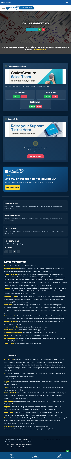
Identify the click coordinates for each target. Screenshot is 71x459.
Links (66, 2)
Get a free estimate (11, 187)
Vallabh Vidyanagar (28, 421)
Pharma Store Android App (46, 296)
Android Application (25, 330)
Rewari (43, 407)
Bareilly (22, 362)
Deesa (6, 421)
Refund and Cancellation (23, 444)
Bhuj (13, 423)
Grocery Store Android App (26, 296)
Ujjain (40, 393)
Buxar (24, 373)
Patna (10, 373)
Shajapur (7, 398)
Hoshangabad (54, 396)
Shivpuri (6, 396)
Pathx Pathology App (36, 305)
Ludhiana (25, 382)
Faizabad (54, 362)
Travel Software (35, 274)
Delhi (17, 379)
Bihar (39, 344)
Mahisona (12, 421)
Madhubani (46, 373)
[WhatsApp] (18, 251)
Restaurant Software (49, 274)
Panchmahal (24, 423)
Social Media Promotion (51, 316)
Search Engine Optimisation (32, 319)
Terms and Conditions (18, 447)
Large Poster (43, 327)
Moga (50, 382)
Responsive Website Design (20, 271)
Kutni (24, 393)
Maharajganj (8, 368)
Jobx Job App (33, 308)
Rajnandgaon (49, 412)
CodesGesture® (27, 439)
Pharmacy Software (10, 285)
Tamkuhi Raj (8, 371)
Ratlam (45, 396)
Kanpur (43, 359)
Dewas (17, 398)
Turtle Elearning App (45, 308)
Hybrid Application (39, 330)
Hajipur (53, 373)
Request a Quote (32, 29)
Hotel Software (49, 280)
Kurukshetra (45, 410)
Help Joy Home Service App (16, 310)
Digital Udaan (19, 338)
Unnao (49, 365)
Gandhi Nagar (38, 418)
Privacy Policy (9, 444)
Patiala (18, 382)
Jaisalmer (33, 387)
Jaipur (14, 387)
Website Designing (27, 269)
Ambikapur (40, 412)
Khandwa (13, 396)
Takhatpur (35, 415)
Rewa (56, 393)
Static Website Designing (42, 269)
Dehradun (17, 426)
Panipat (38, 407)
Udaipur (26, 387)
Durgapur (23, 401)
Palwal (28, 410)
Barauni (26, 376)
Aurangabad (37, 429)
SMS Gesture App (33, 310)
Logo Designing (22, 321)
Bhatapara (43, 415)
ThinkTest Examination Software (49, 291)
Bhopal (19, 393)
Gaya (40, 373)
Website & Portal (17, 335)
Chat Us (17, 96)
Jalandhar (7, 384)
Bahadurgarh (35, 410)
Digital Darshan (61, 338)
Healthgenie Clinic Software (28, 291)
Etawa (18, 365)
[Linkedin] (10, 251)
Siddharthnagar (57, 365)
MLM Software (36, 277)
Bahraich (43, 365)
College (36, 333)
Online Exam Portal (31, 283)
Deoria (48, 362)
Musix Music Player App (47, 310)
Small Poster (23, 327)
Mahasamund (8, 415)
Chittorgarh (14, 390)
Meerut (56, 359)
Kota (49, 387)
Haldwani (25, 426)
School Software (23, 274)
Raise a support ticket (35, 156)
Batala (37, 382)
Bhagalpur (12, 376)
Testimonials (20, 266)
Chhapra (20, 376)
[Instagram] (14, 251)
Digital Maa (7, 341)
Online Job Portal (45, 283)
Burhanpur (62, 393)
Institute (31, 333)
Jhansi (61, 359)
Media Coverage (6, 2)
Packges (28, 266)
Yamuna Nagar (17, 410)
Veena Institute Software (35, 288)
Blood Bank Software (11, 280)
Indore (36, 393)
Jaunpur (6, 365)
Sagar (12, 398)
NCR (35, 344)
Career (12, 266)
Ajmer (45, 387)
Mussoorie (39, 426)
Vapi (36, 421)
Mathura (12, 362)
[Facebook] (6, 251)
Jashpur (16, 415)
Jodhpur (20, 387)
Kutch (17, 423)
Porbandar (7, 423)
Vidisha (28, 396)
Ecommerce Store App (20, 305)
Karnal (49, 407)
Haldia (54, 401)
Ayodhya (33, 362)
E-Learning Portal (34, 285)
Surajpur (17, 412)
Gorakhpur (45, 368)
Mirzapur (36, 365)
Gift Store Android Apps (21, 302)
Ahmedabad (13, 418)
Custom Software (48, 277)
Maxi (26, 398)
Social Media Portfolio (41, 335)
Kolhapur (45, 429)
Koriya (56, 415)
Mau (59, 362)
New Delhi (29, 344)
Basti (17, 362)
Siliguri (29, 401)
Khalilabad (24, 368)
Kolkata (16, 401)
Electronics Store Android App (23, 299)
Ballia (51, 368)
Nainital (45, 426)
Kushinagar (16, 368)
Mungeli (50, 415)
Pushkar (6, 390)
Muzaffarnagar (32, 373)
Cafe (46, 333)
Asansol (34, 401)
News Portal (27, 277)
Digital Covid (50, 338)
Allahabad (32, 359)
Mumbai (16, 429)
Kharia (32, 376)
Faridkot (64, 382)
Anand (18, 421)
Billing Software (60, 277)
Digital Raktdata (30, 338)
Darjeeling (60, 401)
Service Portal (23, 285)
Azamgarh (25, 359)
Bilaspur (29, 412)
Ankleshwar (54, 418)
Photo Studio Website (59, 283)
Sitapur (12, 365)
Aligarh (6, 362)
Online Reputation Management (53, 319)
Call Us (24, 96)
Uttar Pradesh (20, 344)
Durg (62, 412)
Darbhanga (60, 373)
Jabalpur (30, 393)
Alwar (54, 387)
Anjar (31, 423)
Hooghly (6, 404)
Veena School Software (18, 288)
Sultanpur (24, 365)
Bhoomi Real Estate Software (25, 294)
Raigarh (57, 412)
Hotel (42, 333)
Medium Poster (33, 327)
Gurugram (23, 407)
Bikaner (39, 387)
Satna (51, 393)
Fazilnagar (61, 368)
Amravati (29, 429)
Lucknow (18, 359)
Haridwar (32, 426)
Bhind (33, 396)
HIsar (59, 407)
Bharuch (47, 418)
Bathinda (32, 382)
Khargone (39, 396)
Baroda (21, 418)
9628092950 (20, 92)
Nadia (12, 404)
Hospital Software (37, 280)
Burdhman (41, 401)
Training (34, 266)
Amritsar (13, 382)
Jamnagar (62, 418)
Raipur (23, 412)
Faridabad (31, 407)
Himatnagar (49, 421)
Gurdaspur (56, 382)
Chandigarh (15, 407)
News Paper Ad (9, 324)
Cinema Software (24, 280)
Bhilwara (22, 390)
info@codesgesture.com (22, 244)
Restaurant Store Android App (44, 299)
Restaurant (52, 333)
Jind (23, 410)
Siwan (15, 373)
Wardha (51, 429)
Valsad (41, 421)
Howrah (48, 401)
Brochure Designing (34, 321)
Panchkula (7, 410)
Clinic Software (46, 285)
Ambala (14, 384)
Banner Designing (48, 321)
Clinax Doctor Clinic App (19, 308)
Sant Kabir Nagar (35, 368)
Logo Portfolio (28, 335)
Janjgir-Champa (25, 415)
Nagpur (22, 429)
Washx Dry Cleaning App (52, 305)
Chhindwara (21, 396)
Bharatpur (60, 387)
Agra (38, 359)
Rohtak (54, 407)
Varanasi (50, 359)
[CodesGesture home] (14, 171)
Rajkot (31, 418)
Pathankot (44, 382)
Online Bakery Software (17, 283)
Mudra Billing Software (52, 288)
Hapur (28, 362)
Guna (22, 398)
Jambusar (56, 421)
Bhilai (34, 412)
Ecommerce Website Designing (41, 271)
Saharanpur (41, 362)
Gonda (30, 365)
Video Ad (18, 324)
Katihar (6, 376)
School (25, 333)
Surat (26, 418)
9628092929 (35, 102)
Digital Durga (41, 338)
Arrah (20, 373)
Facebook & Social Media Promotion (29, 316)
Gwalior (45, 393)
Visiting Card (59, 321)
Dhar (61, 396)
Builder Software (16, 277)
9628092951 (51, 92)
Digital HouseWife (18, 341)
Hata (55, 368)
